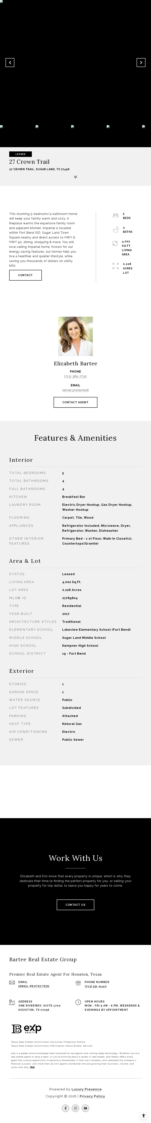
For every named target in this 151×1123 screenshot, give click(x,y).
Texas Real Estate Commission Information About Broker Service (51, 1045)
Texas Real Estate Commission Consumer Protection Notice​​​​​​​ (48, 1042)
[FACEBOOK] (65, 1108)
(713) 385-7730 (75, 376)
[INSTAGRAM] (75, 1108)
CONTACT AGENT (75, 402)
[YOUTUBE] (85, 1108)
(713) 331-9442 (96, 986)
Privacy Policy (92, 1096)
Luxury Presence (87, 1089)
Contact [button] (25, 275)
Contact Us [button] (75, 904)
